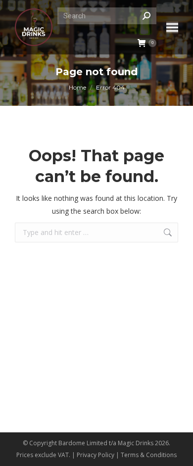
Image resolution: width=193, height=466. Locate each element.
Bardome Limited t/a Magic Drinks (105, 443)
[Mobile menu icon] (172, 27)
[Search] (146, 15)
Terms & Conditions (149, 455)
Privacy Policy (95, 455)
